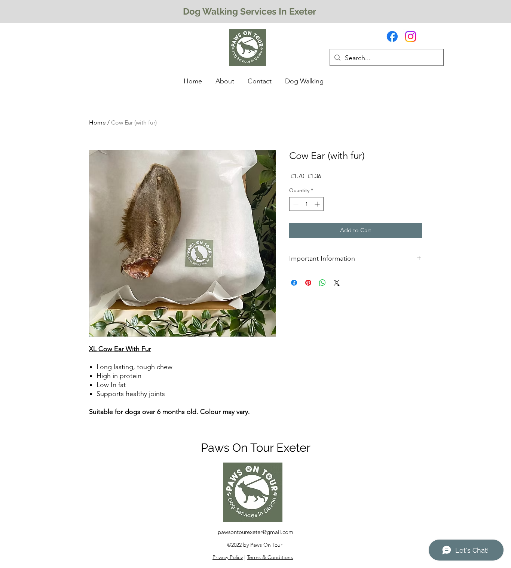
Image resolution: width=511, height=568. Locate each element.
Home (97, 122)
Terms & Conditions (270, 557)
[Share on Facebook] (294, 282)
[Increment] (317, 204)
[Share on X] (336, 282)
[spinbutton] (306, 204)
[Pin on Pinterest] (308, 282)
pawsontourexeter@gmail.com (255, 531)
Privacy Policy (227, 557)
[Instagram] (410, 36)
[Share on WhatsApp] (322, 282)
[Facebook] (392, 36)
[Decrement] (295, 204)
